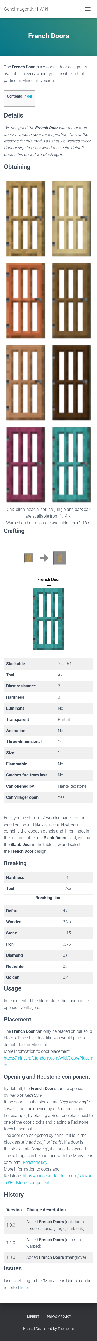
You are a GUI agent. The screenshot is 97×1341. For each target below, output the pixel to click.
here (24, 1287)
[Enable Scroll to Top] (86, 1330)
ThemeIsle (66, 1328)
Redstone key (35, 1162)
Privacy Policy (59, 1316)
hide (27, 96)
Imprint (32, 1316)
